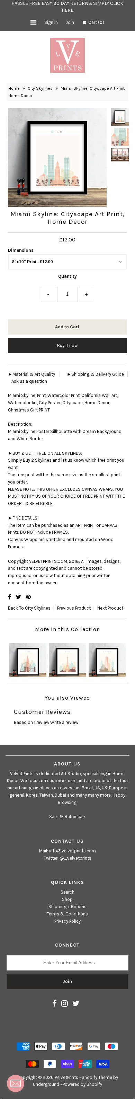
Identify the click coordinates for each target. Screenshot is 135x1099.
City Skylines (40, 88)
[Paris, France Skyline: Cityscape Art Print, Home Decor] (67, 657)
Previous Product (74, 608)
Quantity (67, 276)
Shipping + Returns (67, 906)
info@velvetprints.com (72, 850)
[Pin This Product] (28, 597)
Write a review (64, 722)
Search (67, 892)
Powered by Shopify (82, 1084)
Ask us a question (29, 381)
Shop (67, 899)
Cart (95, 22)
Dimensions (21, 250)
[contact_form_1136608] (15, 1083)
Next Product (110, 608)
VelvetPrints (66, 1077)
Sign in (51, 22)
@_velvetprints (75, 858)
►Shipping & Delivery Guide (95, 374)
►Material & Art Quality (31, 374)
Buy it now (67, 345)
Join (70, 22)
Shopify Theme (97, 1077)
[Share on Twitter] (19, 597)
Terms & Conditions (67, 913)
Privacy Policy (67, 921)
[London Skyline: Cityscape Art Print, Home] (27, 657)
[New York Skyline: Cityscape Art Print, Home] (107, 657)
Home (14, 88)
